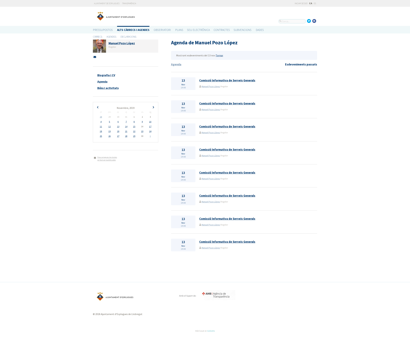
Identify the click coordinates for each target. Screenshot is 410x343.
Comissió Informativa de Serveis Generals (227, 80)
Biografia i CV (106, 75)
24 (150, 131)
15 (134, 126)
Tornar (219, 55)
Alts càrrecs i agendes (133, 30)
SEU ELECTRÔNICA (198, 30)
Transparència (129, 3)
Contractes (222, 30)
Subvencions (242, 30)
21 (126, 131)
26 (109, 136)
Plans (179, 30)
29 (134, 136)
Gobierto (211, 331)
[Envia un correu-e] (95, 57)
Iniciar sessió (301, 3)
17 (150, 126)
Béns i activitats (108, 88)
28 (101, 117)
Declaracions (128, 36)
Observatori (162, 30)
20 (118, 131)
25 (101, 136)
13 (118, 126)
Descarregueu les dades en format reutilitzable (107, 158)
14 (126, 126)
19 (109, 131)
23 (142, 131)
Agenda (102, 81)
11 (101, 126)
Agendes (111, 36)
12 (109, 126)
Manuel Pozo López (211, 86)
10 (150, 121)
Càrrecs (97, 36)
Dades (260, 30)
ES (315, 3)
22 (134, 131)
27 (118, 136)
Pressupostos (103, 30)
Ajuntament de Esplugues (106, 3)
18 (101, 131)
